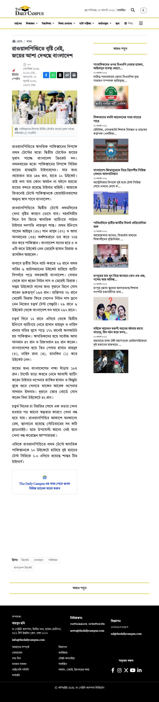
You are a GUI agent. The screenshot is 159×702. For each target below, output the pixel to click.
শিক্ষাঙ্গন (30, 23)
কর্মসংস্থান (103, 23)
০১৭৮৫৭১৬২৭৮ (96, 624)
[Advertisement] (44, 525)
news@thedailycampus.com (87, 630)
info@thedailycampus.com (28, 640)
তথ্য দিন (16, 658)
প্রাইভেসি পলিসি (20, 669)
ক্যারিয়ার (63, 652)
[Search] (133, 10)
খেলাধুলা (38, 560)
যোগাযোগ (17, 652)
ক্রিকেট (25, 560)
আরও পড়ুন (120, 48)
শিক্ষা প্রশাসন (65, 23)
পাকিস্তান (52, 560)
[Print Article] (74, 75)
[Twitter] (60, 75)
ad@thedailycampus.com (126, 634)
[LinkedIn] (139, 670)
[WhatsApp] (53, 75)
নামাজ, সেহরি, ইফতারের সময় (74, 669)
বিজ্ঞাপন (63, 647)
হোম (19, 41)
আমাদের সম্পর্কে (20, 647)
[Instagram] (119, 670)
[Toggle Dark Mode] (143, 10)
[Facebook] (46, 75)
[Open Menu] (141, 23)
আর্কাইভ (121, 10)
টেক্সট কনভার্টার (66, 658)
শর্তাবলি (16, 675)
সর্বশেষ (18, 23)
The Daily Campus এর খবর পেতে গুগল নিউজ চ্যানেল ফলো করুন (44, 486)
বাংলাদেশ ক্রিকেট (23, 567)
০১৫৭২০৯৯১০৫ (78, 624)
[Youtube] (133, 670)
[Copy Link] (67, 75)
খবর (29, 41)
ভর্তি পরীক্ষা (85, 23)
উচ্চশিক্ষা (47, 23)
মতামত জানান (19, 664)
